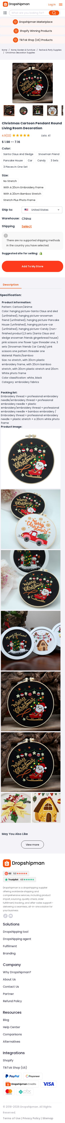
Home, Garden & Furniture (23, 50)
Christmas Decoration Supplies (20, 52)
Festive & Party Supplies (50, 50)
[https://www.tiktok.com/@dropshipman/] (5, 916)
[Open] (58, 209)
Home (4, 50)
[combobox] (37, 210)
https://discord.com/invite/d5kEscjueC (11, 916)
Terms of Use (11, 1118)
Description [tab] (11, 284)
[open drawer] (60, 4)
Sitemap (47, 1118)
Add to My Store (32, 266)
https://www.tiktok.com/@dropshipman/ (5, 916)
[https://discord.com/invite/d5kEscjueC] (10, 916)
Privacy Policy (31, 1118)
